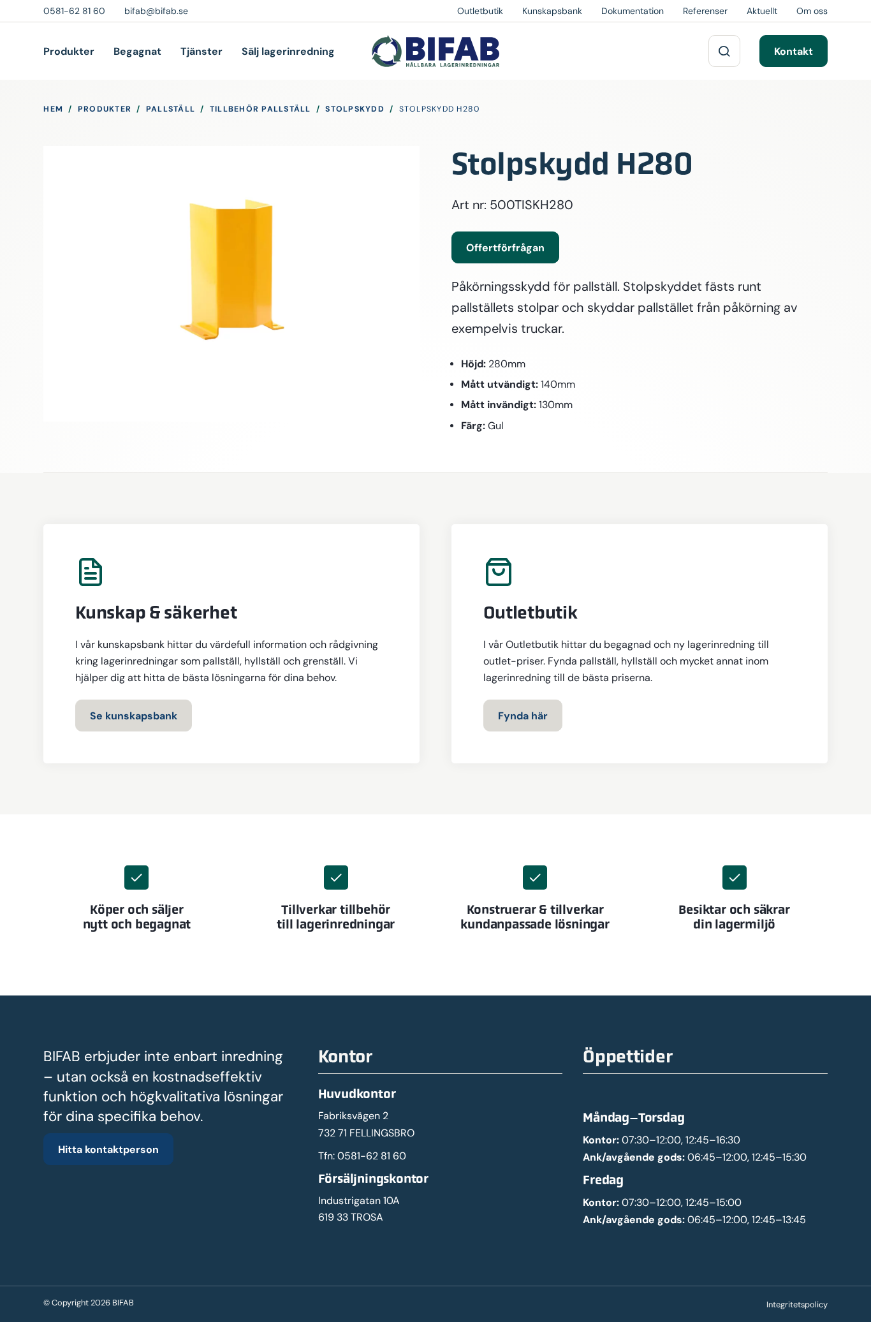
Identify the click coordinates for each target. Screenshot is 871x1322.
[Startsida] (435, 51)
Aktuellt (762, 11)
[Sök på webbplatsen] (724, 51)
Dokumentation (632, 11)
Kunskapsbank (552, 11)
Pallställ (170, 109)
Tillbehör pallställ (260, 109)
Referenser (705, 11)
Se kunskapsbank (133, 715)
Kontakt (793, 51)
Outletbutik (480, 11)
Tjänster (201, 51)
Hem (53, 109)
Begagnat (137, 51)
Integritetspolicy (797, 1304)
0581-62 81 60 (371, 1156)
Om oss (812, 11)
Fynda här (523, 715)
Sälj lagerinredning (288, 51)
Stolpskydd (354, 109)
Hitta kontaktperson (108, 1149)
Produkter (68, 51)
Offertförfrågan (505, 247)
